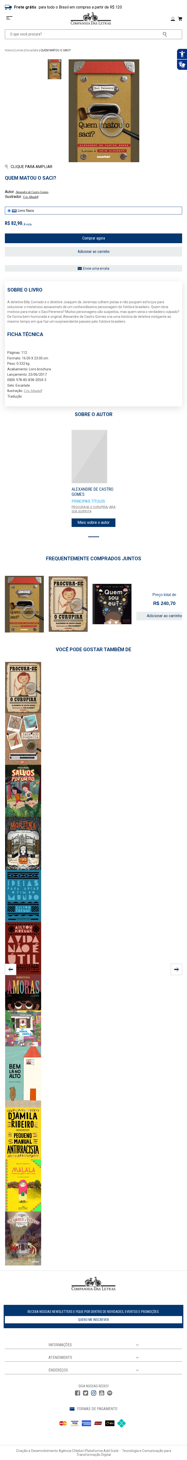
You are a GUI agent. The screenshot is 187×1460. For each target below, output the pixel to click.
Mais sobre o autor (93, 522)
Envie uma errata (96, 268)
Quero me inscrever (93, 1320)
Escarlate (31, 50)
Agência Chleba (71, 1451)
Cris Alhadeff (30, 197)
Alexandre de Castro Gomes (32, 192)
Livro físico (26, 211)
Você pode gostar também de (93, 649)
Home (9, 50)
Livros (19, 50)
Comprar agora (93, 238)
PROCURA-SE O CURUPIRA (89, 507)
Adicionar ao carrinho (94, 251)
